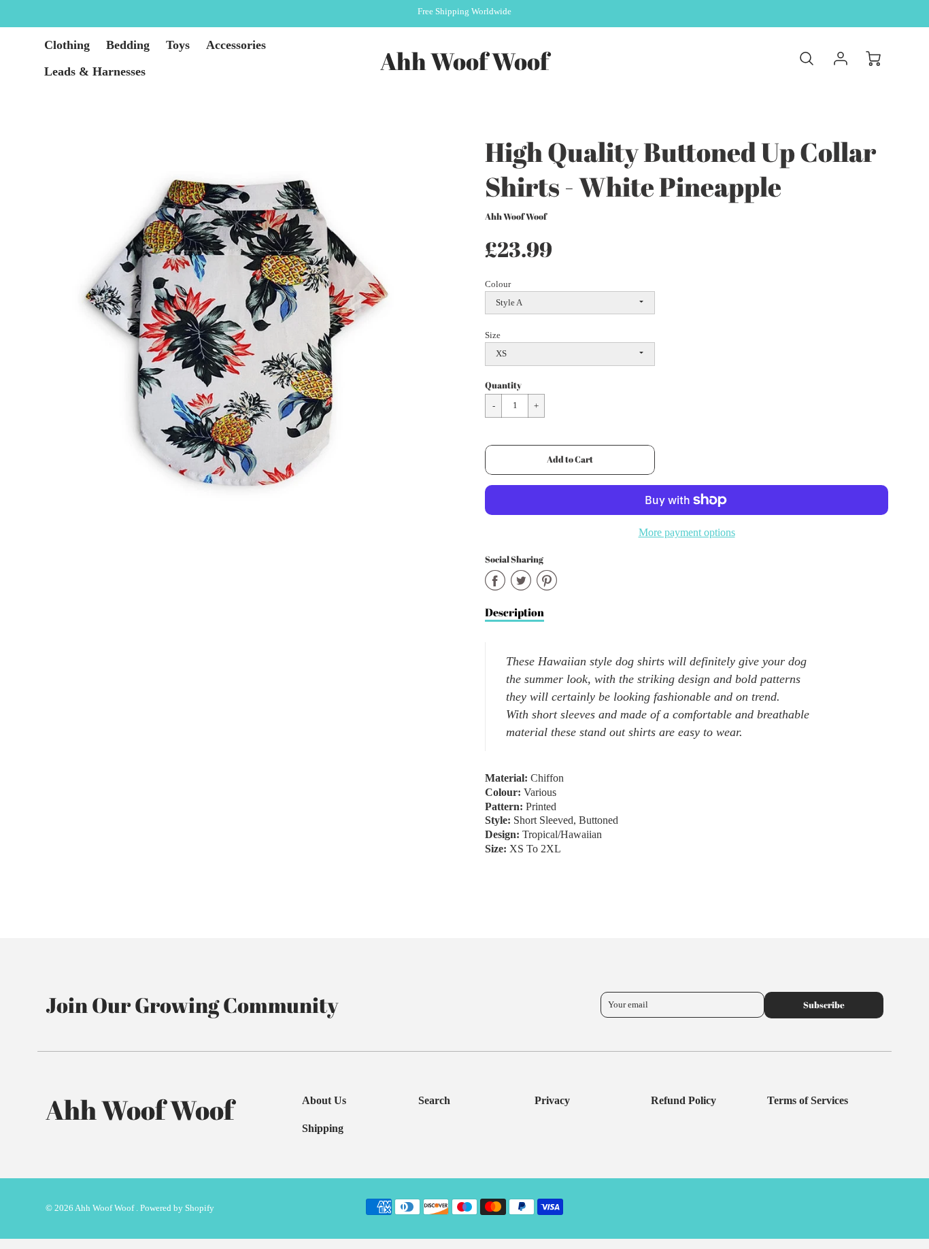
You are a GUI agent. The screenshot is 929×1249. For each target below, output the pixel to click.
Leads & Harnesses (95, 71)
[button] (570, 460)
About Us (324, 1100)
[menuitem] (67, 45)
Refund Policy (683, 1100)
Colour (498, 284)
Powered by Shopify (177, 1208)
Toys (178, 45)
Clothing (67, 45)
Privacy (552, 1100)
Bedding (128, 45)
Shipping (322, 1128)
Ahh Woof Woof (516, 216)
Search (434, 1100)
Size (493, 335)
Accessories (236, 45)
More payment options (687, 532)
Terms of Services (807, 1100)
